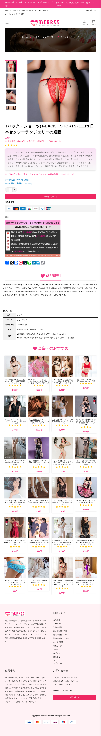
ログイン (56, 653)
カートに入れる (50, 197)
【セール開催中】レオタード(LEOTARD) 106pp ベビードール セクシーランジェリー (86, 582)
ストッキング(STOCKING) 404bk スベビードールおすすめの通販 (86, 462)
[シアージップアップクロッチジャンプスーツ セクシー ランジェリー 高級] (15, 406)
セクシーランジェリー (44, 37)
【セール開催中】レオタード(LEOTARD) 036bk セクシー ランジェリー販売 (86, 542)
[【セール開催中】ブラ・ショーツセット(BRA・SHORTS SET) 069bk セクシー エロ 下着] (62, 366)
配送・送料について (61, 635)
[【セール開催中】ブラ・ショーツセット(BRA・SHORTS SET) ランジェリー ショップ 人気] (62, 448)
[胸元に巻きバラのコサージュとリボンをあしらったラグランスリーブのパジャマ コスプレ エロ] (38, 366)
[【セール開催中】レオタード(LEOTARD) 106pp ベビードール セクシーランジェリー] (86, 567)
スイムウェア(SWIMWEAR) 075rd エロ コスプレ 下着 (86, 380)
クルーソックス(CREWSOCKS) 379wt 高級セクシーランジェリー (38, 502)
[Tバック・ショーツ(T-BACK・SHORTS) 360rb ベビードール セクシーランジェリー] (15, 567)
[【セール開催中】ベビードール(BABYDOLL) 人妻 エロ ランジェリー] (62, 487)
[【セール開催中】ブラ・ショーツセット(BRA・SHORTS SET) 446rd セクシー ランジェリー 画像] (62, 567)
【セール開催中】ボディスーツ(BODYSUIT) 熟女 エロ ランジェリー (38, 462)
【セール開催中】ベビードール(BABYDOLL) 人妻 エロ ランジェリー (62, 502)
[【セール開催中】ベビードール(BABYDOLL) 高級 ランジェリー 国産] (15, 527)
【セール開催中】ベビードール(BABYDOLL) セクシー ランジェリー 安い (62, 421)
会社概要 (56, 620)
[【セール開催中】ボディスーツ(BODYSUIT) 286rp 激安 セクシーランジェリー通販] (15, 487)
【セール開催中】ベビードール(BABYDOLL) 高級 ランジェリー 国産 (15, 542)
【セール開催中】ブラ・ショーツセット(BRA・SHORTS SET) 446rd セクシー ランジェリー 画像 (62, 583)
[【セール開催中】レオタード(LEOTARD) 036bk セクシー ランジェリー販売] (86, 527)
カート (55, 649)
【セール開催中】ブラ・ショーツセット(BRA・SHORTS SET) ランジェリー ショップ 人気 (62, 462)
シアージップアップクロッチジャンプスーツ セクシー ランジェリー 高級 (15, 421)
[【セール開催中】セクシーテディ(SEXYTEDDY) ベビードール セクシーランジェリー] (38, 406)
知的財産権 (57, 627)
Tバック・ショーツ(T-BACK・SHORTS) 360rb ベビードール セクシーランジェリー (15, 582)
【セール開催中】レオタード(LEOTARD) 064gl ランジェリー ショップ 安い (38, 542)
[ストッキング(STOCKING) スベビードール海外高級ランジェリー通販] (15, 448)
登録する (56, 657)
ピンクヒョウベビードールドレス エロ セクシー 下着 (86, 501)
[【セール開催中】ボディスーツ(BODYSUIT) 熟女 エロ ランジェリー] (38, 448)
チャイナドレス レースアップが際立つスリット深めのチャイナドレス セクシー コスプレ (62, 542)
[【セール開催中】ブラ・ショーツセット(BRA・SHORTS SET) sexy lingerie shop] (15, 366)
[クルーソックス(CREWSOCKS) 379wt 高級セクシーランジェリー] (38, 487)
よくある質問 (58, 642)
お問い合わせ (91, 10)
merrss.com (49, 716)
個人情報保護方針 (60, 631)
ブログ (55, 661)
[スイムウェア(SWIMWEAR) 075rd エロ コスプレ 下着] (86, 366)
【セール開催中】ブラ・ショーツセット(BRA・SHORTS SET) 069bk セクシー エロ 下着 (62, 381)
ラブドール (57, 663)
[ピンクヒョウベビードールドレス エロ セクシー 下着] (86, 487)
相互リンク (57, 646)
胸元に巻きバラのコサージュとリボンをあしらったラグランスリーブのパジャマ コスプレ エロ (38, 381)
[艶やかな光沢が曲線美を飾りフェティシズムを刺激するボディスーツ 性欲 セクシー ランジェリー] (86, 406)
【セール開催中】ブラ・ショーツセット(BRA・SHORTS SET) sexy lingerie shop (15, 381)
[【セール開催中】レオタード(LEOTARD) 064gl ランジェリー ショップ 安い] (38, 527)
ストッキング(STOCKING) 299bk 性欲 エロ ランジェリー (39, 581)
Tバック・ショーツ (70, 37)
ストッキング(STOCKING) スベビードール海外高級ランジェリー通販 (15, 462)
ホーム (24, 37)
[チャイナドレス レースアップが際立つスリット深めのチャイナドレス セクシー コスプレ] (62, 527)
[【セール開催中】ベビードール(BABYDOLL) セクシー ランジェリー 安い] (62, 406)
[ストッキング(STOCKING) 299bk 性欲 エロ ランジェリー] (38, 567)
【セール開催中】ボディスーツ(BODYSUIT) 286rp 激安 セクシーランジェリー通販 (15, 502)
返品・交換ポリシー (61, 638)
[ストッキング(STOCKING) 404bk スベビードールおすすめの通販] (86, 448)
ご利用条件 (57, 624)
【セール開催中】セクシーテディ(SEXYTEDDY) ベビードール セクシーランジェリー (38, 421)
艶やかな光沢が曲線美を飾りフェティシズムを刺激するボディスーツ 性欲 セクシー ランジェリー (86, 421)
